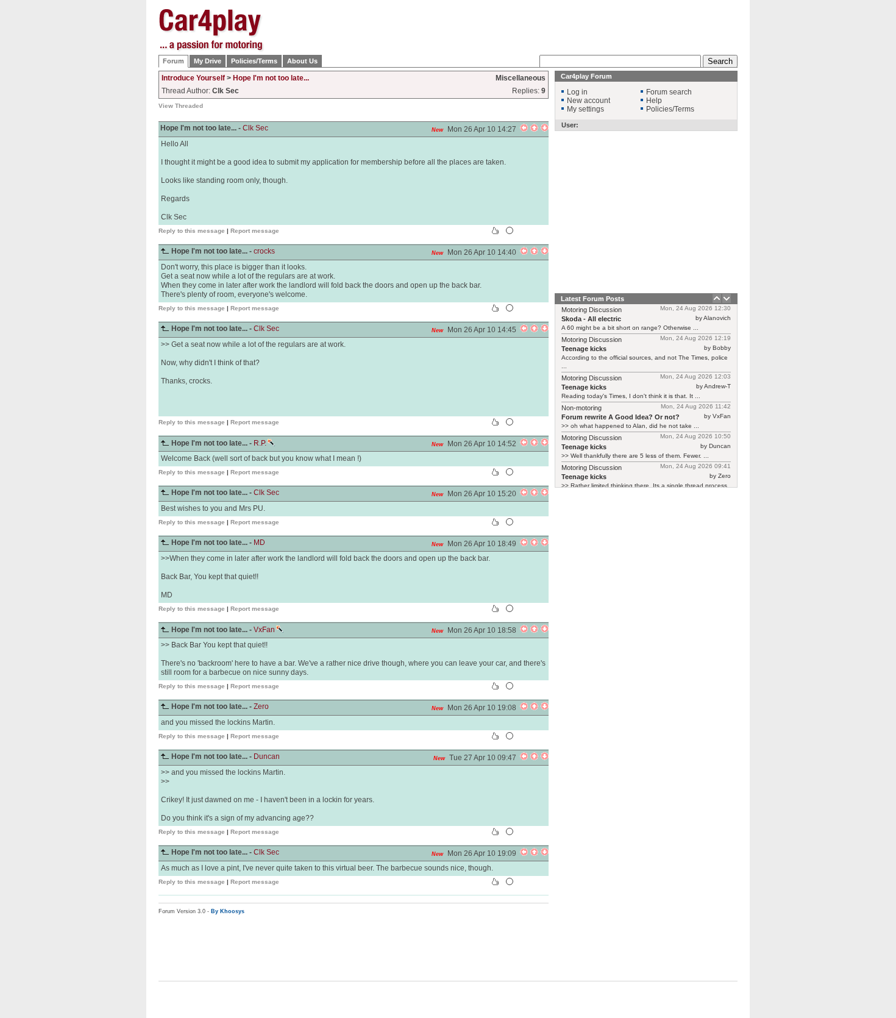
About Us (302, 61)
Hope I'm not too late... (271, 78)
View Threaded (180, 105)
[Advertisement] (798, 192)
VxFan (264, 629)
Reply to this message (191, 230)
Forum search (669, 92)
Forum (173, 61)
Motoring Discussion (591, 309)
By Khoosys (227, 911)
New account (588, 100)
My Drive (207, 61)
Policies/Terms (254, 61)
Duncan (267, 756)
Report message (254, 230)
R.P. (260, 443)
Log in (577, 92)
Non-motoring (581, 407)
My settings (585, 109)
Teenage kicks (583, 348)
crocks (264, 251)
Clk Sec (255, 128)
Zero (261, 706)
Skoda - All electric (591, 318)
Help (654, 100)
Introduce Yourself (193, 78)
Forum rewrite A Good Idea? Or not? (620, 417)
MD (259, 542)
